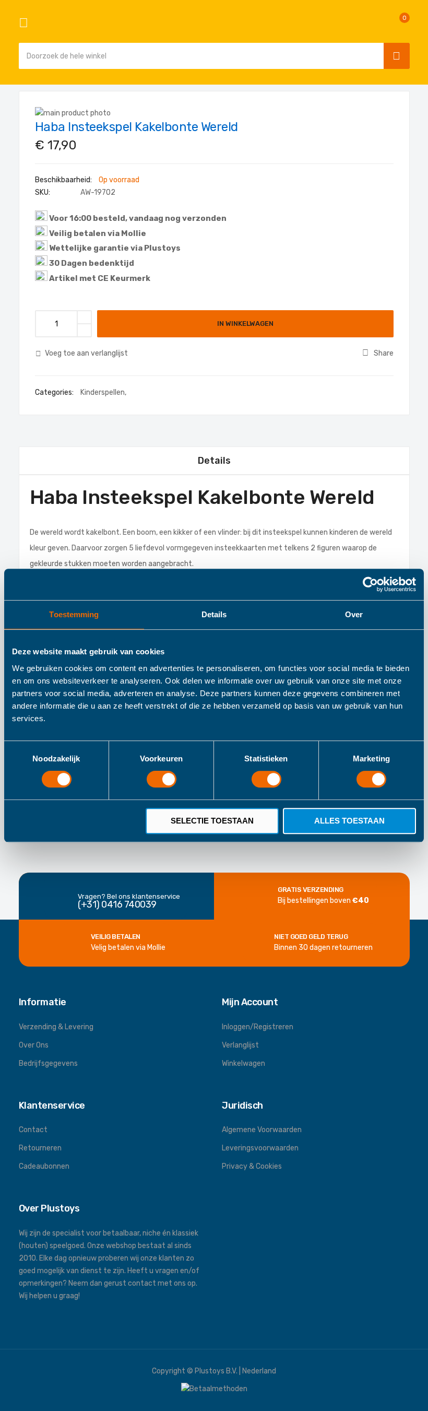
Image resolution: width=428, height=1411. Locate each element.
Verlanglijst (240, 1045)
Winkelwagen (243, 1063)
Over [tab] (354, 614)
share (384, 353)
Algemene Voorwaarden (262, 1129)
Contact (33, 1129)
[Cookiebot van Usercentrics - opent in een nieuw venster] (370, 584)
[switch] (161, 780)
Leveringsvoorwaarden (260, 1148)
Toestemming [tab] (74, 614)
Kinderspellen (102, 392)
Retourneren (40, 1148)
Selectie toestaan (212, 820)
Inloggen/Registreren (257, 1026)
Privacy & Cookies (252, 1166)
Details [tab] (214, 614)
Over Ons (34, 1045)
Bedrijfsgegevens (48, 1063)
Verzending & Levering (56, 1026)
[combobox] (198, 56)
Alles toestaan (349, 820)
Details (214, 460)
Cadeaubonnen (44, 1166)
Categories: (55, 392)
